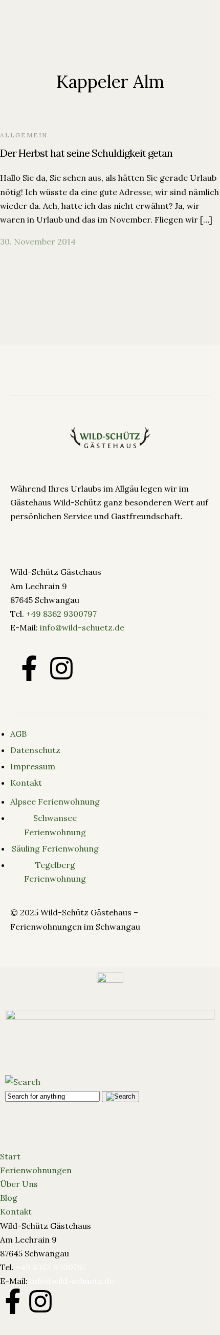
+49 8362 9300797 (61, 614)
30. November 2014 (38, 241)
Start (10, 1156)
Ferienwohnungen (36, 1170)
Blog (8, 1198)
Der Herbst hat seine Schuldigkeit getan (86, 153)
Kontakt (16, 1211)
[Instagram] (40, 1301)
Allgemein (24, 135)
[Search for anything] (185, 49)
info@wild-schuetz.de (82, 627)
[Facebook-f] (29, 668)
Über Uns (19, 1184)
